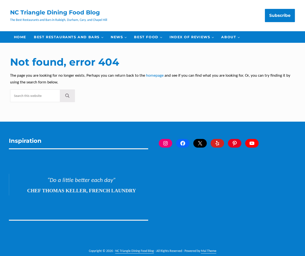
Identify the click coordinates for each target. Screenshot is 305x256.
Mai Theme (208, 251)
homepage (155, 76)
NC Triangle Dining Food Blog (55, 12)
